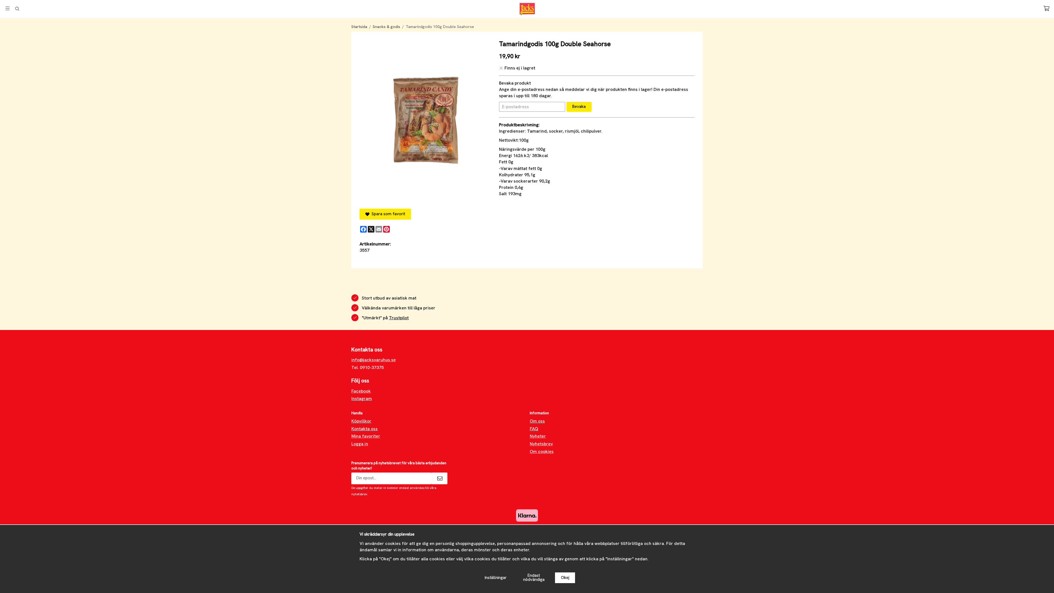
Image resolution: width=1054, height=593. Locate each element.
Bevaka (579, 106)
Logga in (359, 444)
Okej (565, 577)
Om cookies (542, 451)
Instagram (361, 398)
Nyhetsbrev (541, 444)
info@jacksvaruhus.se (373, 360)
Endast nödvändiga (534, 577)
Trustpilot (399, 318)
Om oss (537, 421)
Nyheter (538, 436)
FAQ (534, 429)
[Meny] (7, 8)
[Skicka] (439, 478)
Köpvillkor (361, 421)
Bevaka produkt (515, 83)
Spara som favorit (387, 214)
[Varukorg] (1046, 8)
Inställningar (496, 577)
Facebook (361, 391)
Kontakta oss (364, 429)
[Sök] (17, 8)
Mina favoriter (365, 436)
